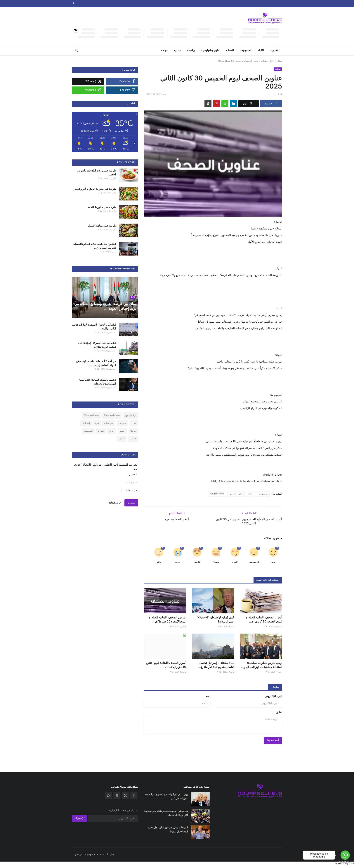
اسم (208, 696)
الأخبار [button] (275, 50)
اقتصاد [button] (230, 50)
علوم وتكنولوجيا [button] (211, 50)
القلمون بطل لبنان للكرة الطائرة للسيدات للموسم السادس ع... (94, 245)
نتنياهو (121, 439)
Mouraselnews (217, 494)
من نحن (78, 854)
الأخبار (271, 61)
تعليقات (275, 687)
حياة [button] (165, 50)
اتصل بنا (111, 854)
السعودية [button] (246, 50)
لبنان (250, 494)
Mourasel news (112, 415)
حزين (178, 562)
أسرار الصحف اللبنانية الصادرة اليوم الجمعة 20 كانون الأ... (264, 619)
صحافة (264, 61)
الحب (235, 562)
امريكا (133, 431)
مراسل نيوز (262, 494)
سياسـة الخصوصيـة (94, 854)
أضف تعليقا (273, 740)
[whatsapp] (108, 795)
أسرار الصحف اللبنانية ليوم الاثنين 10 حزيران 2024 (166, 665)
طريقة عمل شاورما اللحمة (102, 207)
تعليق (279, 712)
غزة (97, 423)
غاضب (197, 562)
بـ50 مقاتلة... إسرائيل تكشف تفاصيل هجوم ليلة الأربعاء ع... (216, 665)
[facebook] (133, 795)
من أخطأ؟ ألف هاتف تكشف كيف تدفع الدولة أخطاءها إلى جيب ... (96, 363)
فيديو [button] (178, 50)
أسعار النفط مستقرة (177, 519)
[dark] (74, 3)
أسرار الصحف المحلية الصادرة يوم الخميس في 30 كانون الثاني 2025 (249, 521)
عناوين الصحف (236, 494)
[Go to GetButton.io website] (345, 862)
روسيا (122, 431)
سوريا (101, 431)
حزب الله (108, 423)
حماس (133, 439)
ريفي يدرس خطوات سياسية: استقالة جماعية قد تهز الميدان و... (261, 665)
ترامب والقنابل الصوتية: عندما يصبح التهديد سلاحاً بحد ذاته (97, 381)
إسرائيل (86, 423)
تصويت (131, 503)
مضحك (216, 562)
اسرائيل (122, 423)
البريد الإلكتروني (273, 696)
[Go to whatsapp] (345, 855)
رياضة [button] (191, 50)
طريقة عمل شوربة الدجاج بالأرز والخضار (94, 188)
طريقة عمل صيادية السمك (102, 225)
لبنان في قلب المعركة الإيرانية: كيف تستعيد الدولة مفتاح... (97, 344)
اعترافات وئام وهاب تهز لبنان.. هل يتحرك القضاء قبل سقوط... (167, 829)
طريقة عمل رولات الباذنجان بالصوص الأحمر (96, 172)
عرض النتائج (115, 503)
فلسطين (88, 431)
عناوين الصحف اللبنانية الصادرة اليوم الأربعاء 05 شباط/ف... (167, 619)
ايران (111, 431)
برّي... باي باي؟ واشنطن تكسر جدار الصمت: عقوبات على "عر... (166, 796)
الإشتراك (79, 818)
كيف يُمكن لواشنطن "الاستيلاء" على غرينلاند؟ (215, 619)
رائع (159, 562)
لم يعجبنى (254, 562)
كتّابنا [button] (261, 50)
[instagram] (116, 795)
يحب (273, 562)
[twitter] (125, 795)
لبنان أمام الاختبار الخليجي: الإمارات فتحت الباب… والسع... (94, 326)
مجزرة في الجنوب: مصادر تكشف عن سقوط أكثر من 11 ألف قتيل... (166, 812)
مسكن (279, 61)
